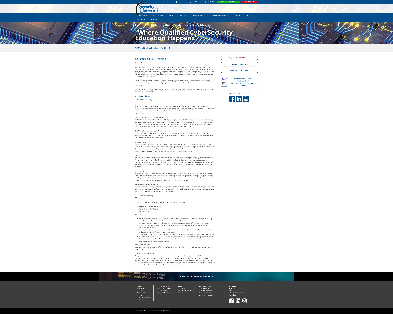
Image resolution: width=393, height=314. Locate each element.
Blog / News (199, 2)
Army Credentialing (185, 2)
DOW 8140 (233, 286)
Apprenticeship (142, 15)
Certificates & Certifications (220, 15)
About (171, 15)
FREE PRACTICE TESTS (228, 2)
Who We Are (141, 288)
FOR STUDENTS (158, 15)
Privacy (139, 295)
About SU (140, 286)
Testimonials (141, 19)
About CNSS (141, 293)
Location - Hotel (169, 2)
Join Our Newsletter (205, 288)
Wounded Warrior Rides (237, 293)
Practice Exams (163, 291)
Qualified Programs (199, 15)
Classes (237, 15)
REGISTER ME (249, 2)
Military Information (205, 293)
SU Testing (183, 15)
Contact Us (211, 2)
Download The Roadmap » (239, 71)
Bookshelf (181, 288)
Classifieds (181, 293)
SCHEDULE (249, 15)
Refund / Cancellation (144, 297)
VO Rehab (232, 295)
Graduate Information (206, 291)
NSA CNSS (232, 288)
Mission (139, 291)
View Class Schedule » (239, 64)
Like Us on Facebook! (206, 295)
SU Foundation (153, 19)
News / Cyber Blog (164, 293)
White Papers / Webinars (186, 291)
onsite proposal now (154, 63)
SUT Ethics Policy (163, 286)
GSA (230, 291)
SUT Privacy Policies (164, 288)
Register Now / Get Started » (239, 58)
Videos (180, 286)
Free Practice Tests (205, 286)
